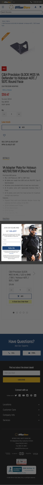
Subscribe (11, 248)
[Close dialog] (40, 225)
